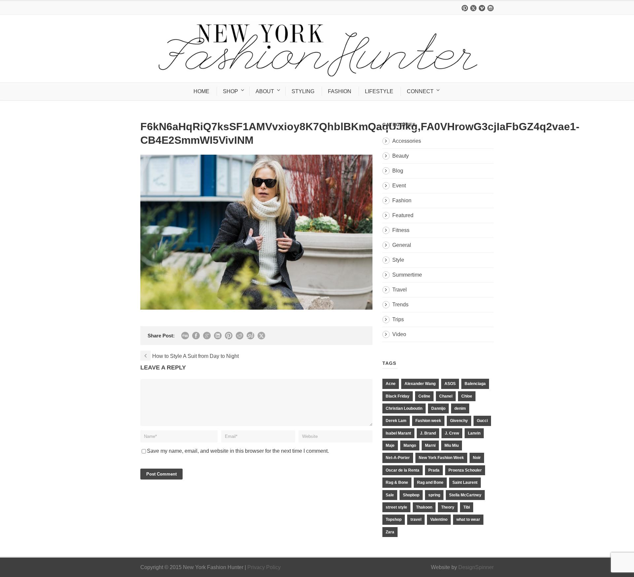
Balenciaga (475, 383)
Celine (424, 396)
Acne (391, 383)
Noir (477, 457)
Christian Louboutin (404, 408)
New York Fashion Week (441, 457)
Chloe (466, 396)
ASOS (450, 383)
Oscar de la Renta (402, 470)
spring (434, 495)
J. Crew (452, 433)
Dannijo (438, 408)
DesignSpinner (476, 567)
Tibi (466, 507)
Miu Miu (451, 445)
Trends (400, 304)
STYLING (303, 91)
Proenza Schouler (465, 470)
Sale (390, 495)
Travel (399, 289)
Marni (430, 445)
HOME (201, 91)
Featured (402, 215)
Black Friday (397, 396)
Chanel (445, 396)
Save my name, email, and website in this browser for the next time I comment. (238, 451)
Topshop (394, 519)
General (401, 245)
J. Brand (428, 433)
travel (415, 519)
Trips (398, 319)
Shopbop (411, 495)
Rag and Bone (430, 482)
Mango (410, 445)
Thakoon (424, 507)
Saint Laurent (464, 482)
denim (460, 408)
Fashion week (428, 420)
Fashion (401, 200)
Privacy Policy (264, 567)
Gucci (482, 420)
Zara (390, 532)
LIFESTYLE (379, 91)
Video (399, 334)
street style (396, 507)
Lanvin (474, 433)
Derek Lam (396, 420)
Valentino (438, 519)
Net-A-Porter (398, 457)
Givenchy (459, 420)
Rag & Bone (397, 482)
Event (399, 185)
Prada (434, 470)
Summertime (407, 275)
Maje (390, 445)
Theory (447, 507)
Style (398, 260)
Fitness (400, 230)
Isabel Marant (398, 433)
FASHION (339, 91)
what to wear (468, 519)
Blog (397, 170)
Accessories (406, 141)
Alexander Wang (420, 383)
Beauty (400, 156)
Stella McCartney (465, 495)
